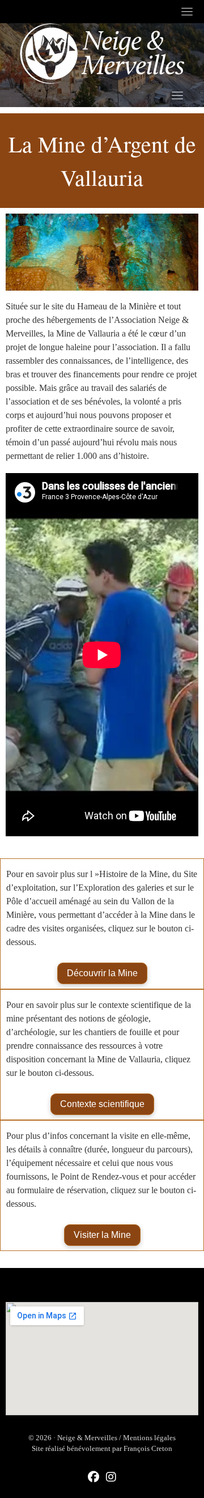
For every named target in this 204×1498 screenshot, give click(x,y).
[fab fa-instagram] (111, 1478)
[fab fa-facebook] (93, 1478)
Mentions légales (149, 1437)
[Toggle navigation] (187, 11)
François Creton (148, 1448)
